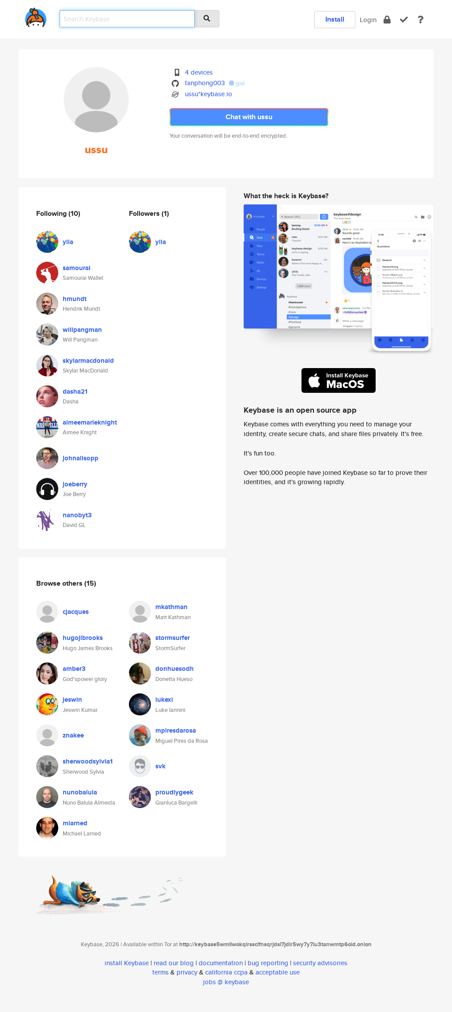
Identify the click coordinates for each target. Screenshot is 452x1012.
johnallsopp (80, 458)
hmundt (75, 299)
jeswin (72, 699)
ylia (68, 242)
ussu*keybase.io (208, 93)
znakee (73, 735)
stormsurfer (172, 638)
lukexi (164, 699)
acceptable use (278, 972)
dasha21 (75, 391)
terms (160, 972)
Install (334, 19)
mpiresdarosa (175, 730)
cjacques (76, 612)
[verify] (404, 19)
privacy (187, 972)
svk (160, 766)
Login (368, 19)
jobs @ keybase (226, 981)
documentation (221, 962)
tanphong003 (205, 82)
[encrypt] (387, 19)
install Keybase (127, 962)
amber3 (74, 668)
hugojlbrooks (83, 638)
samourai (76, 268)
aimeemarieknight (90, 422)
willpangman (82, 330)
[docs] (421, 19)
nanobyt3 (77, 515)
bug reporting (268, 962)
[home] (35, 16)
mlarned (75, 823)
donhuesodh (174, 668)
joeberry (75, 484)
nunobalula (80, 792)
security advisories (320, 962)
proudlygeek (174, 792)
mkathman (171, 607)
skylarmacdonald (88, 360)
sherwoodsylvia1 (88, 761)
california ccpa (226, 972)
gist (239, 83)
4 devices (199, 72)
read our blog (174, 962)
